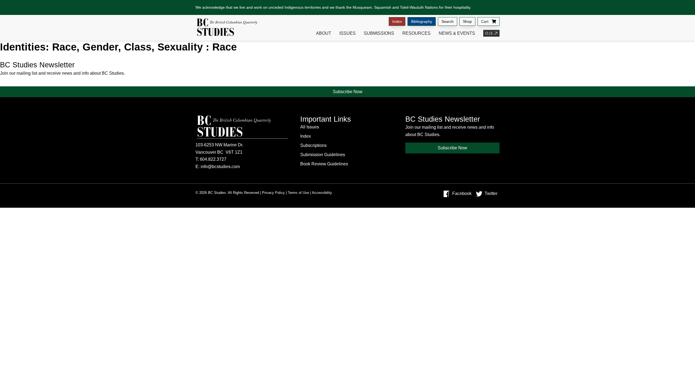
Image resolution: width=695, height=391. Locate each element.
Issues (347, 33)
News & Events (457, 33)
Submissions (379, 33)
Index (397, 21)
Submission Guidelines (322, 154)
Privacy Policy (273, 193)
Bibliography (421, 21)
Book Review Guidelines (324, 164)
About (323, 33)
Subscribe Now (347, 91)
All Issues (309, 127)
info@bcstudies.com (220, 166)
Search (447, 21)
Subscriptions (313, 145)
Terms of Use (298, 193)
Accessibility (322, 193)
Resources (416, 33)
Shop (467, 21)
